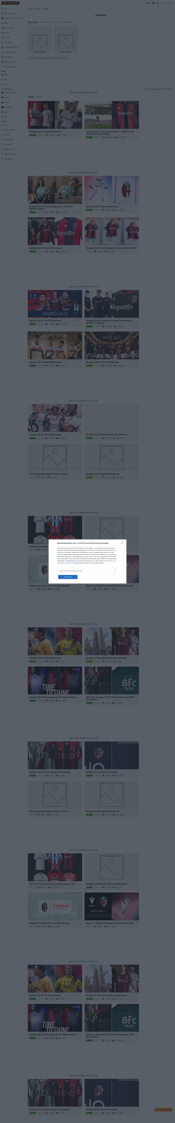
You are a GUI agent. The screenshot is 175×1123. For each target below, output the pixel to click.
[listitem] (87, 571)
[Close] (122, 543)
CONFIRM (68, 577)
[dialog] (87, 561)
